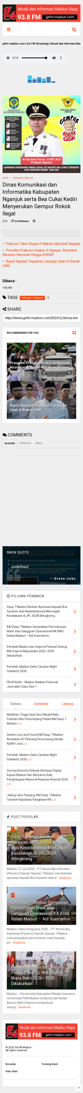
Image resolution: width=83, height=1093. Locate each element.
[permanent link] (34, 221)
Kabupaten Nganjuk (23, 178)
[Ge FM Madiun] (38, 30)
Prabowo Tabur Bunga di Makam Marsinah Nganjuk (43, 244)
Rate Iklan (11, 1071)
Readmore (65, 878)
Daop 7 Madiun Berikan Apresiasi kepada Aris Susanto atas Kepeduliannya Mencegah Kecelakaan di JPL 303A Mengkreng (39, 847)
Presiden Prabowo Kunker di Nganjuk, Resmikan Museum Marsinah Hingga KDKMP (40, 252)
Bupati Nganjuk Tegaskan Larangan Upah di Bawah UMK (38, 407)
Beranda (11, 1064)
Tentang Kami (50, 1064)
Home (5, 178)
